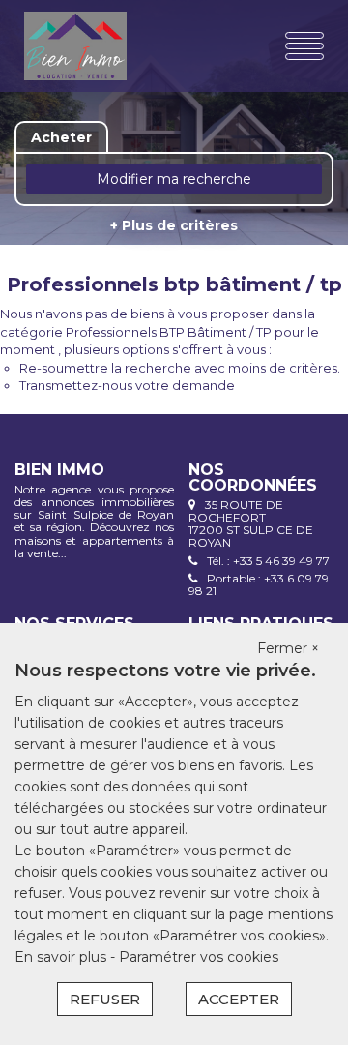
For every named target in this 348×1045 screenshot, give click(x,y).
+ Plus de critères (174, 225)
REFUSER (105, 999)
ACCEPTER (238, 999)
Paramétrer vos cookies (198, 957)
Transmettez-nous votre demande (127, 385)
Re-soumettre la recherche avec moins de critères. (179, 367)
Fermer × (288, 648)
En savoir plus (62, 957)
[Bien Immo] (75, 46)
